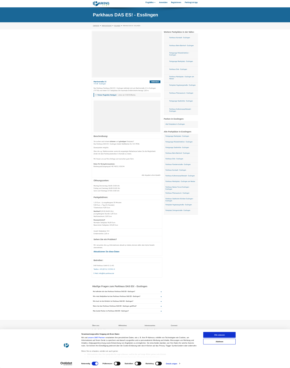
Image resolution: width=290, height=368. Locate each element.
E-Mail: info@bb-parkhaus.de (104, 273)
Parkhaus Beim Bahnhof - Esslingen (178, 153)
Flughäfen (149, 2)
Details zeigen (171, 363)
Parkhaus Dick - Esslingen (174, 159)
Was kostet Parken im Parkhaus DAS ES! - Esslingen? (111, 311)
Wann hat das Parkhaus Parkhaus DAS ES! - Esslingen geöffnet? (115, 306)
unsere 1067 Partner (96, 337)
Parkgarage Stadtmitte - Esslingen (177, 147)
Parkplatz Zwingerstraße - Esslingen (178, 210)
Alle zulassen (219, 335)
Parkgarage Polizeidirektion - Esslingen (179, 142)
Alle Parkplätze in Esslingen (175, 124)
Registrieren (176, 2)
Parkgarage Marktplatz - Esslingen (177, 136)
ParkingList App (191, 2)
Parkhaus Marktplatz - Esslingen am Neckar (180, 181)
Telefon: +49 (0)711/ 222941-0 (104, 269)
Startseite (96, 25)
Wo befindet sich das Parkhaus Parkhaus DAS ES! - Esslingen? (114, 291)
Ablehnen (219, 341)
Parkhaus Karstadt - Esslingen (176, 170)
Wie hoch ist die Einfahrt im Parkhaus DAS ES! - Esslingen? (113, 301)
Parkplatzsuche (107, 25)
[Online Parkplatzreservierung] (101, 3)
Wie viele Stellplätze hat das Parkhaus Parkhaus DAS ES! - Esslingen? (116, 296)
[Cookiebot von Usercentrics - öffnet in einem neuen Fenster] (66, 363)
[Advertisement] (127, 116)
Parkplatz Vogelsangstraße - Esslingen (179, 205)
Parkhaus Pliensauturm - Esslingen (177, 193)
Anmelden (163, 2)
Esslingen (117, 25)
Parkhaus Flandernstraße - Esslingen (178, 164)
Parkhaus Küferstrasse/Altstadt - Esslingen (180, 176)
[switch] (117, 363)
